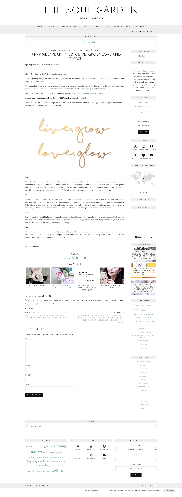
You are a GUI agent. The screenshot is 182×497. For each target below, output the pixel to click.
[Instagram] (136, 31)
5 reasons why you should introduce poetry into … (87, 288)
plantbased (31, 466)
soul (61, 465)
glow (30, 300)
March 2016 (143, 405)
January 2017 (143, 383)
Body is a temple (69, 27)
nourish (143, 344)
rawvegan (56, 466)
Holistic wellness (143, 325)
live (105, 300)
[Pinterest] (140, 31)
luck (116, 300)
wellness (58, 470)
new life (51, 302)
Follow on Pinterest (144, 237)
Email (28, 375)
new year (73, 302)
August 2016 (143, 390)
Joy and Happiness (143, 332)
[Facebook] (144, 31)
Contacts (141, 27)
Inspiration (83, 50)
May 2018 (143, 369)
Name (28, 366)
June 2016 (143, 397)
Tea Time (143, 348)
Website (28, 385)
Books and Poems (143, 305)
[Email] (151, 31)
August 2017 (143, 372)
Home (39, 27)
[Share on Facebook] (43, 296)
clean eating (31, 447)
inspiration (81, 300)
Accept (169, 491)
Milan (30, 308)
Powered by (148, 485)
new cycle (41, 302)
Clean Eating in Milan (143, 314)
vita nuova (48, 471)
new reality (62, 302)
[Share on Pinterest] (50, 296)
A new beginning (37, 285)
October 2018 (143, 365)
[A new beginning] (38, 276)
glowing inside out (53, 300)
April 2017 (143, 376)
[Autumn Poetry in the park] (112, 276)
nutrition (62, 461)
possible (51, 466)
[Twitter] (133, 31)
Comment (29, 339)
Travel (143, 351)
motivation (56, 457)
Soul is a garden (92, 27)
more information (154, 491)
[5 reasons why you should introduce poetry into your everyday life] (87, 276)
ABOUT (51, 27)
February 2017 (143, 379)
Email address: (143, 122)
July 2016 (143, 394)
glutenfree (45, 452)
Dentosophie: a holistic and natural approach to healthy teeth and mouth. (46, 314)
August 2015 (143, 408)
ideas (72, 300)
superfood (39, 471)
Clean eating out (143, 318)
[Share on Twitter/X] (46, 296)
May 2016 (143, 401)
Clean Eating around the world (143, 309)
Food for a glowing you (143, 321)
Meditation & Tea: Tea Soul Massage (143, 336)
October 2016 (143, 387)
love (111, 300)
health (50, 452)
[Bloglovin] (147, 31)
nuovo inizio (55, 461)
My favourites (144, 341)
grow (66, 300)
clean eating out (40, 446)
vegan (43, 471)
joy (101, 300)
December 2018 (143, 362)
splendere (32, 471)
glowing (38, 300)
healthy (55, 453)
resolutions (85, 302)
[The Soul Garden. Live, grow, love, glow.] (62, 276)
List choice (143, 103)
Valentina (56, 50)
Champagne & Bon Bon (118, 27)
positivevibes (42, 465)
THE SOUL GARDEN (91, 11)
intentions (93, 300)
